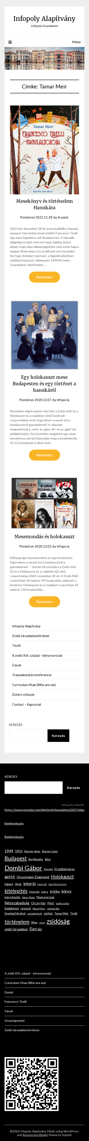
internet (42, 884)
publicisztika (62, 903)
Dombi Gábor (23, 868)
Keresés (15, 725)
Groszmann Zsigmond (33, 877)
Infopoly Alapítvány (44, 19)
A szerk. (63, 217)
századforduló (34, 913)
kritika (55, 891)
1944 (9, 851)
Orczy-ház (38, 903)
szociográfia (53, 908)
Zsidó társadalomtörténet (30, 636)
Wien (34, 922)
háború (9, 884)
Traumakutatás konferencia (31, 675)
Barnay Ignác (32, 851)
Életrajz (36, 929)
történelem (17, 922)
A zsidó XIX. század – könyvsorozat (37, 655)
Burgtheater (36, 859)
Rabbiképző (12, 908)
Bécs (48, 859)
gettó (10, 876)
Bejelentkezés (14, 823)
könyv (67, 891)
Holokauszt (62, 876)
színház (48, 913)
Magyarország (45, 897)
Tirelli (16, 645)
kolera (44, 891)
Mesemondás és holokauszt (44, 536)
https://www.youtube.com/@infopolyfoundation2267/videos (45, 810)
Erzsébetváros (64, 869)
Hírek (18, 884)
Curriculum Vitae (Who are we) (34, 685)
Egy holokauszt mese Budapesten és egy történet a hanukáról (44, 384)
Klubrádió (34, 891)
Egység (48, 869)
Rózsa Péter (39, 908)
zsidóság (58, 921)
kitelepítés (16, 891)
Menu (76, 42)
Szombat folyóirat (15, 913)
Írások (16, 665)
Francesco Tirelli (16, 1001)
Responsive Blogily (35, 1135)
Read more (44, 277)
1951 (19, 851)
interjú (29, 883)
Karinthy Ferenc (58, 884)
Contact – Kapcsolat (26, 704)
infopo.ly (63, 400)
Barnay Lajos (50, 851)
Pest (50, 903)
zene (42, 922)
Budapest (16, 858)
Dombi (9, 992)
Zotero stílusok (23, 694)
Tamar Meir (61, 913)
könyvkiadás (12, 897)
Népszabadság (17, 902)
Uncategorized (14, 1020)
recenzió (26, 908)
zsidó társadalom (16, 929)
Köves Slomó (28, 897)
